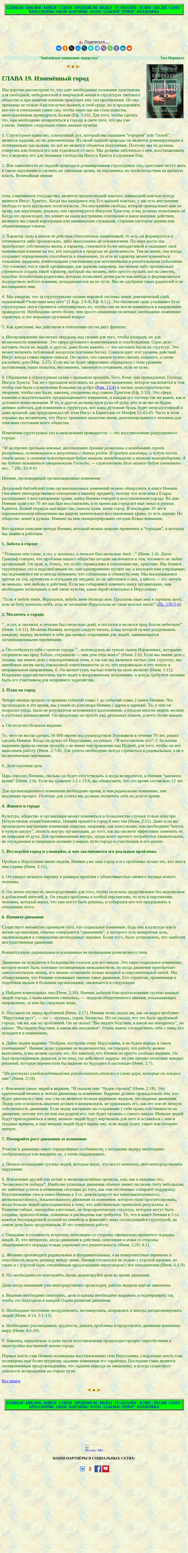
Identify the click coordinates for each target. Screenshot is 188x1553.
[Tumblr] (116, 48)
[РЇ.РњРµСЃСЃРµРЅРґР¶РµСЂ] (91, 48)
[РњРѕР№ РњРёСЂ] (78, 48)
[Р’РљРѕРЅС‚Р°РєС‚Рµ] (58, 48)
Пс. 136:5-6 (169, 604)
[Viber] (103, 48)
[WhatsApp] (110, 48)
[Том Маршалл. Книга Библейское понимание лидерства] (73, 66)
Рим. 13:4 (105, 387)
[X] (71, 48)
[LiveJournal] (84, 48)
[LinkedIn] (123, 48)
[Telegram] (97, 48)
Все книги (11, 1381)
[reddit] (129, 48)
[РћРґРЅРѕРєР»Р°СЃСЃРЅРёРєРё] (65, 48)
